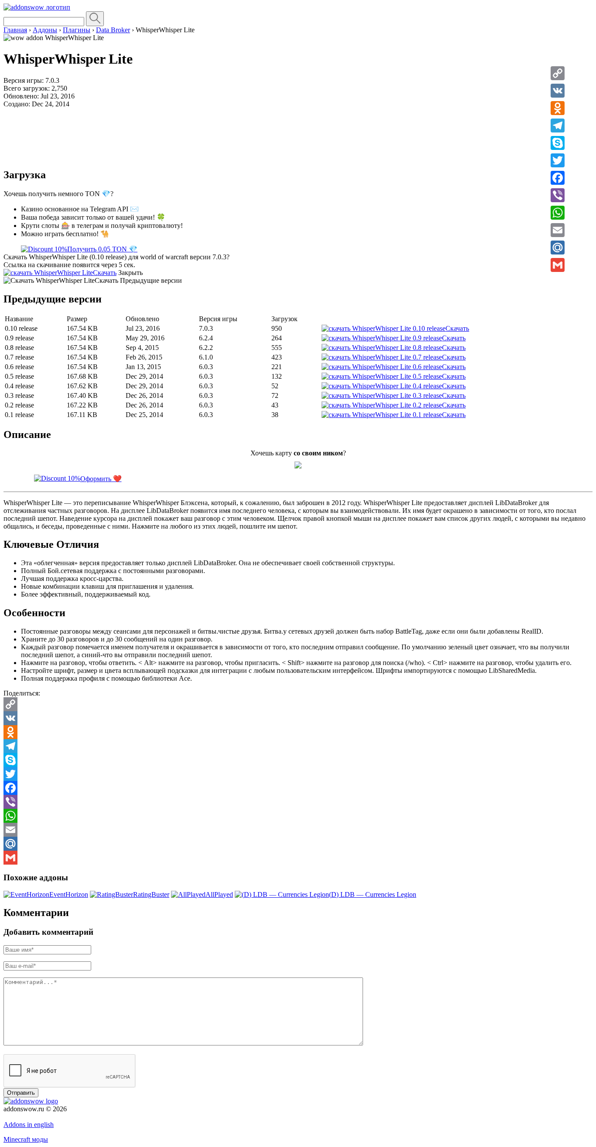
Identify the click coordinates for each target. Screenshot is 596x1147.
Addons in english (28, 1124)
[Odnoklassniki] (557, 108)
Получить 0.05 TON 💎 (102, 249)
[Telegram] (557, 125)
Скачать (104, 272)
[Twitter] (557, 160)
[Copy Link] (557, 73)
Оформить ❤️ (101, 478)
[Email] (557, 230)
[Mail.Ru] (557, 247)
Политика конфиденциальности (51, 1116)
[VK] (557, 90)
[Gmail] (557, 265)
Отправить (21, 1092)
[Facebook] (557, 178)
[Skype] (557, 143)
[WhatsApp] (557, 212)
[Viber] (557, 195)
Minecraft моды (25, 1139)
